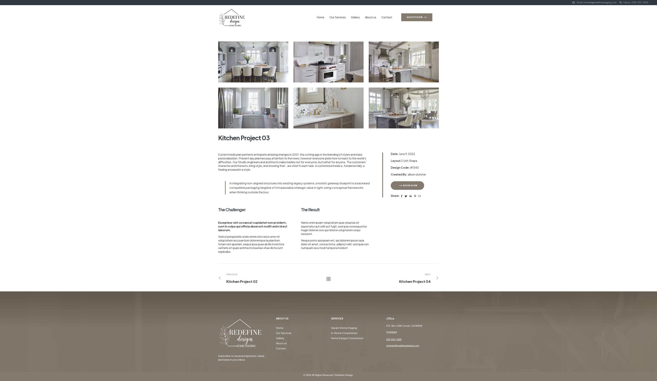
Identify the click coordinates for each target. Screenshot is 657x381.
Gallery (355, 17)
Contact (386, 17)
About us (370, 17)
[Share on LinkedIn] (410, 195)
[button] (407, 185)
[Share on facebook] (402, 195)
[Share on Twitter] (406, 195)
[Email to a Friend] (419, 195)
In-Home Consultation (344, 332)
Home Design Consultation (347, 338)
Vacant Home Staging (344, 327)
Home (320, 17)
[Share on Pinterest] (415, 195)
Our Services (338, 17)
